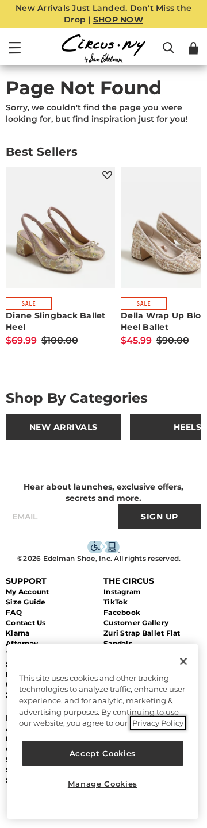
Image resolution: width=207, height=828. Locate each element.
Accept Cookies (103, 753)
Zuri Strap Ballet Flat (142, 633)
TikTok (115, 602)
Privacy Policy (157, 722)
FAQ (14, 612)
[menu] (15, 53)
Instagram (122, 591)
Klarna (18, 633)
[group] (63, 427)
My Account (27, 591)
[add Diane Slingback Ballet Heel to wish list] (107, 175)
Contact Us (26, 622)
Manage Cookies (102, 783)
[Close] (183, 661)
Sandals (117, 643)
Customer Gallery (135, 622)
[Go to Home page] (103, 48)
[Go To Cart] (193, 48)
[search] (168, 53)
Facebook (121, 612)
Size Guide (26, 602)
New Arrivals (63, 427)
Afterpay (22, 643)
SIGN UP (159, 516)
